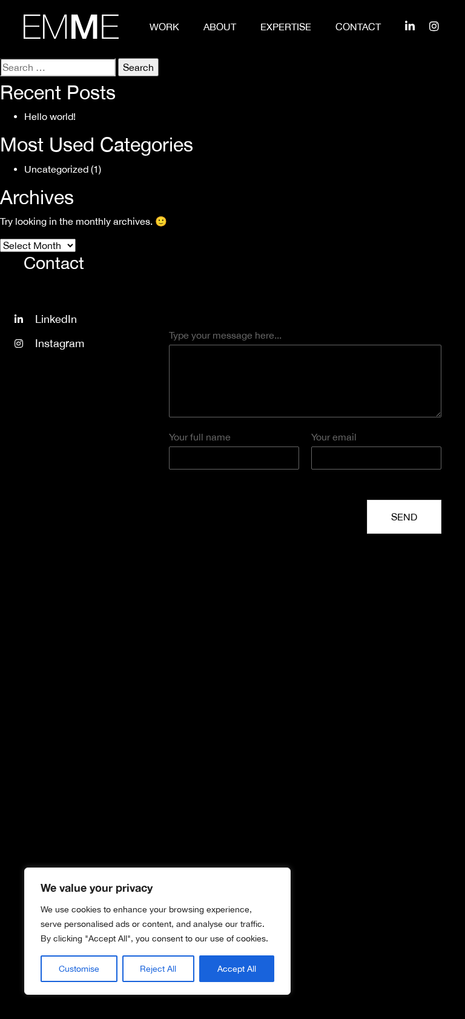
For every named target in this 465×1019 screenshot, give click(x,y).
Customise (79, 969)
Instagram (59, 343)
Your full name (200, 436)
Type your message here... (225, 335)
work (164, 26)
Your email (334, 436)
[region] (157, 931)
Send (404, 516)
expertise (285, 26)
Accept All (236, 969)
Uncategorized (56, 169)
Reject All (158, 969)
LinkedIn (56, 319)
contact (358, 26)
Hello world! (50, 116)
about (219, 26)
